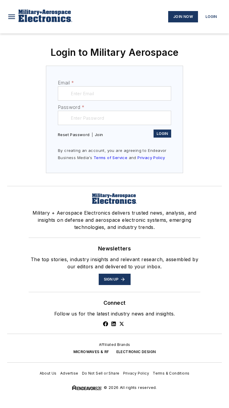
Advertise (69, 373)
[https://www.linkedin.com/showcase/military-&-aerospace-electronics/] (114, 324)
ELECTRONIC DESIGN (136, 352)
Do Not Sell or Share (101, 373)
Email (66, 83)
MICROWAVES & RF (91, 352)
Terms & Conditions (171, 373)
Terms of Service (110, 157)
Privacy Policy (151, 157)
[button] (11, 16)
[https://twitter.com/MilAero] (122, 324)
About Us (48, 373)
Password (71, 107)
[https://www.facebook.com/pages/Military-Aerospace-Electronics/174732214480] (106, 324)
